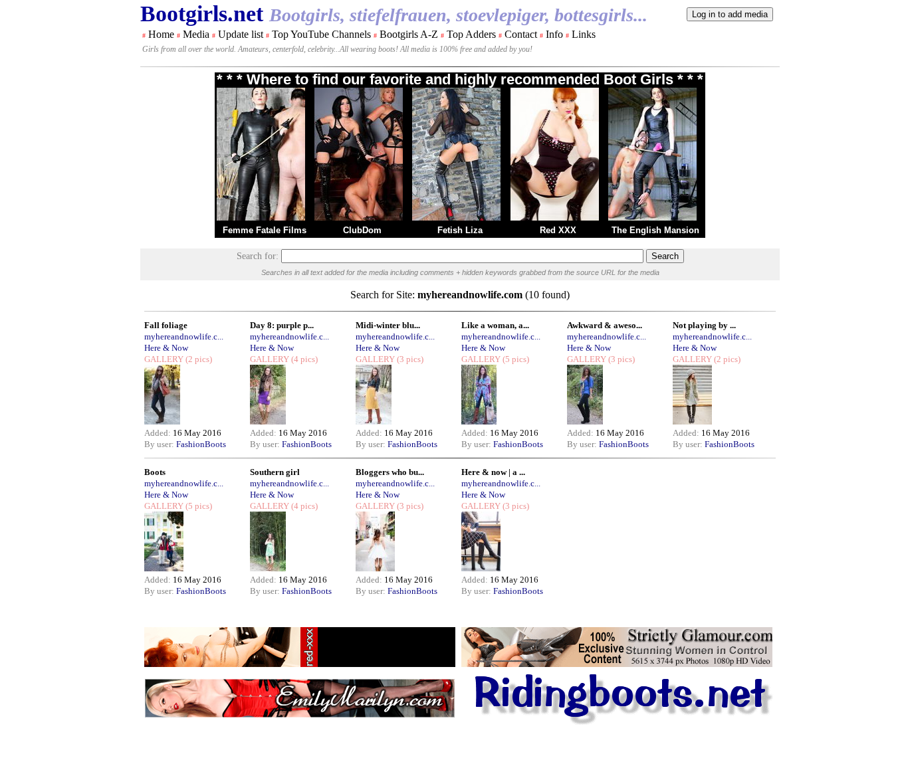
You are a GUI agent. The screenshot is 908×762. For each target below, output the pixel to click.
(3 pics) (409, 359)
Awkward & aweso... (604, 325)
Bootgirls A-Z (409, 34)
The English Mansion (655, 230)
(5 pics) (515, 359)
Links (584, 34)
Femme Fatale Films (264, 230)
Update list (240, 34)
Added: (158, 433)
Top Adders (471, 34)
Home (161, 34)
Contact (521, 34)
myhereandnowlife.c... (183, 336)
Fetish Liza (460, 230)
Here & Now (166, 348)
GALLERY (163, 359)
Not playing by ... (704, 325)
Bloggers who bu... (390, 472)
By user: (160, 444)
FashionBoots (201, 444)
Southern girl (275, 472)
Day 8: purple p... (282, 325)
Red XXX (558, 230)
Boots (155, 472)
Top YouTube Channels (321, 34)
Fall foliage (165, 325)
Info (554, 34)
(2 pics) (197, 359)
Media (196, 34)
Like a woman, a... (495, 325)
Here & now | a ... (493, 472)
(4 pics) (303, 359)
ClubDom (362, 230)
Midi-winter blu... (388, 325)
